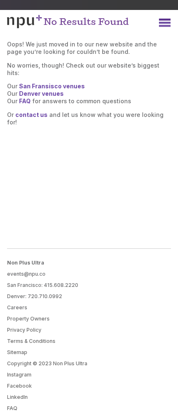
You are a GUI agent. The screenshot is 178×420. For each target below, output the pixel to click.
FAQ (12, 408)
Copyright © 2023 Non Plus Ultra (47, 363)
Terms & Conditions (31, 341)
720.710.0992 (45, 296)
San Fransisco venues (52, 86)
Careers (17, 307)
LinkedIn (17, 397)
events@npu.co (26, 274)
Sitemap (17, 352)
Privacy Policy (24, 330)
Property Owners (28, 319)
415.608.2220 (61, 285)
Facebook (19, 386)
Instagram (19, 374)
